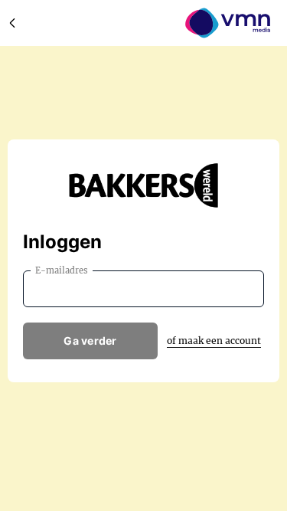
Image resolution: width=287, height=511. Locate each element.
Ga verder (90, 340)
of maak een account (214, 340)
